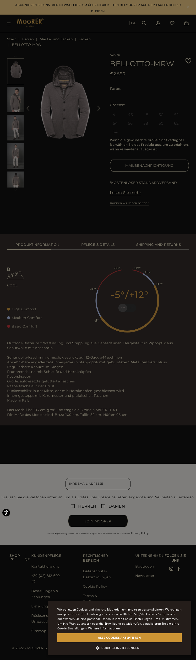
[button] (119, 647)
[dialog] (98, 330)
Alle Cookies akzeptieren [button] (119, 638)
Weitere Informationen (104, 628)
